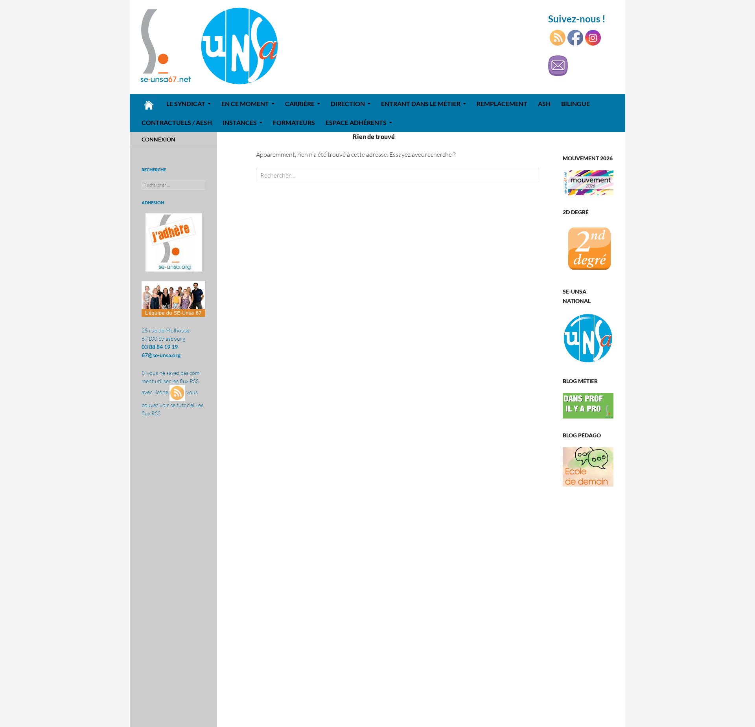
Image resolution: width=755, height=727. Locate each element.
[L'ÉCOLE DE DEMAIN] (588, 466)
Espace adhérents (356, 122)
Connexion (158, 139)
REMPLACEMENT (502, 103)
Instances (240, 122)
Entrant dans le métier (420, 103)
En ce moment (245, 103)
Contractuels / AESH (177, 122)
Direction (348, 103)
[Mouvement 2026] (588, 181)
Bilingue (575, 103)
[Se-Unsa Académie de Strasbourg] (588, 248)
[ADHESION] (173, 242)
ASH (544, 103)
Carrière (300, 103)
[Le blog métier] (588, 405)
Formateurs (294, 122)
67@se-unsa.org (161, 355)
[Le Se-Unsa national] (588, 337)
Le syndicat (185, 103)
